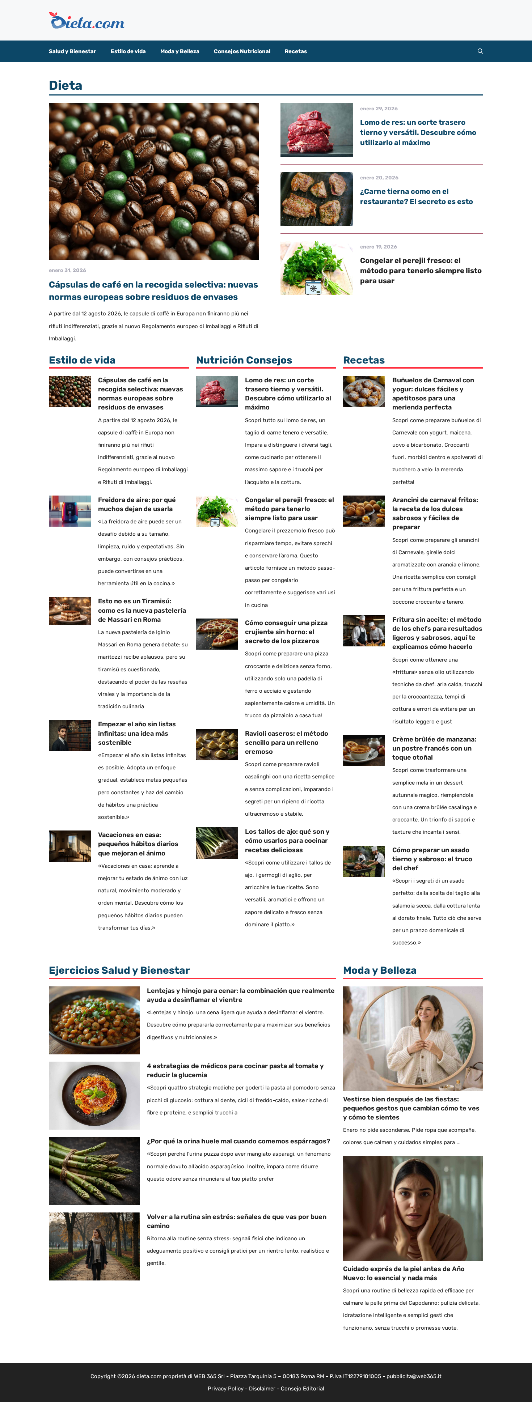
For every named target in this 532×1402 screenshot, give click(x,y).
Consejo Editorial (302, 1388)
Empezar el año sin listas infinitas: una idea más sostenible (137, 733)
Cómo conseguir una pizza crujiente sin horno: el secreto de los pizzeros (286, 632)
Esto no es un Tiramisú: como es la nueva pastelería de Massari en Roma (142, 610)
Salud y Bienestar (72, 51)
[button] (480, 51)
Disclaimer (262, 1388)
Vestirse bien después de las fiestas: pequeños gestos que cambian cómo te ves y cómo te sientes (411, 1108)
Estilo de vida (128, 51)
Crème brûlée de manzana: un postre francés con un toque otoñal (434, 748)
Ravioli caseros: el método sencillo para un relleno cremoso (286, 743)
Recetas (296, 51)
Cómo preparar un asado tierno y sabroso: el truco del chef (432, 859)
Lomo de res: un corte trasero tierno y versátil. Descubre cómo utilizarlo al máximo (418, 132)
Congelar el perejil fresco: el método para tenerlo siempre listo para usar (421, 270)
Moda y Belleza (179, 51)
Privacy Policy (226, 1388)
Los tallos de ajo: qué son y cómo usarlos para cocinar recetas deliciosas (287, 841)
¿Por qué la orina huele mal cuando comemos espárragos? (238, 1141)
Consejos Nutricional (242, 51)
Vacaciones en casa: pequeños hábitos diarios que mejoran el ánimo (138, 844)
